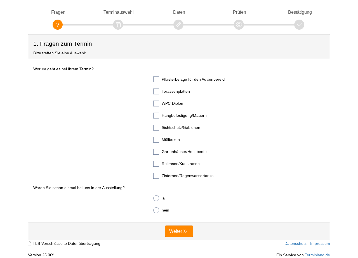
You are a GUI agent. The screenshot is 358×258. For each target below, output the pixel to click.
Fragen (58, 12)
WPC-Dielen (172, 103)
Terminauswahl (118, 12)
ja (163, 198)
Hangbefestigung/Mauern (184, 115)
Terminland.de (317, 255)
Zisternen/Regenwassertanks (187, 175)
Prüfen (239, 12)
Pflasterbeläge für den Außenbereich (194, 79)
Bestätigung (300, 12)
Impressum (320, 243)
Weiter (175, 231)
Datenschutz (295, 243)
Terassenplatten (176, 91)
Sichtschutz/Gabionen (181, 127)
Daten (179, 12)
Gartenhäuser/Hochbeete (184, 151)
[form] (179, 137)
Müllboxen (171, 139)
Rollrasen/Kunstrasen (181, 163)
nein (165, 210)
